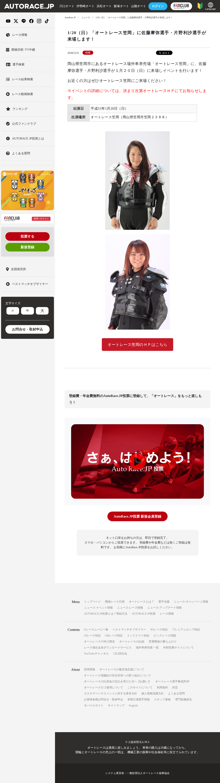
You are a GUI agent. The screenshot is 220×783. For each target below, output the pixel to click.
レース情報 (167, 613)
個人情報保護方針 (152, 693)
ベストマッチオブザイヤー (129, 629)
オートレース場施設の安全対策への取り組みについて (117, 675)
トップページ (92, 601)
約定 (175, 687)
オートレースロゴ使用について (103, 687)
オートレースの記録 (131, 641)
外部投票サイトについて (178, 647)
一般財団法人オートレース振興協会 (148, 773)
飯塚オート (121, 6)
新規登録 (27, 247)
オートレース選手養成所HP (172, 681)
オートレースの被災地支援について (121, 669)
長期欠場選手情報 (138, 699)
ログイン (158, 6)
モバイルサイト (94, 705)
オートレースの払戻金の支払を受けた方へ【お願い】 (117, 681)
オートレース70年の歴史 (99, 641)
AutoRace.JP (70, 17)
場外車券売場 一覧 (147, 647)
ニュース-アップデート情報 (164, 607)
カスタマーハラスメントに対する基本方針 (110, 693)
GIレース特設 (92, 635)
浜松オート (104, 6)
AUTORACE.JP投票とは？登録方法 (105, 613)
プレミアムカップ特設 (186, 629)
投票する (27, 236)
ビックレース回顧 (165, 635)
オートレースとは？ (141, 601)
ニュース (85, 17)
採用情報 (89, 669)
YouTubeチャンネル (96, 653)
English (133, 705)
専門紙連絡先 (183, 699)
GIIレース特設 (114, 635)
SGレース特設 (159, 629)
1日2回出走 (120, 653)
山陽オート (138, 6)
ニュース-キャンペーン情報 (191, 601)
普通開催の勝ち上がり (163, 641)
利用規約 (162, 687)
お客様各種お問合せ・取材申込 (103, 699)
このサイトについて (140, 687)
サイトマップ (116, 705)
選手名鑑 (164, 601)
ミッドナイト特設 (138, 635)
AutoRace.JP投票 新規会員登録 (137, 516)
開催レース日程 (115, 601)
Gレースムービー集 (96, 629)
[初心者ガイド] (200, 6)
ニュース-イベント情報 (98, 607)
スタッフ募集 (162, 699)
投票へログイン (41, 218)
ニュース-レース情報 (130, 607)
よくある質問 (176, 693)
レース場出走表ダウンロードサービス (107, 647)
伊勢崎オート (85, 6)
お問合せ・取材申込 (27, 329)
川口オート (66, 6)
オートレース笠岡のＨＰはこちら (137, 344)
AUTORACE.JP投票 (144, 613)
